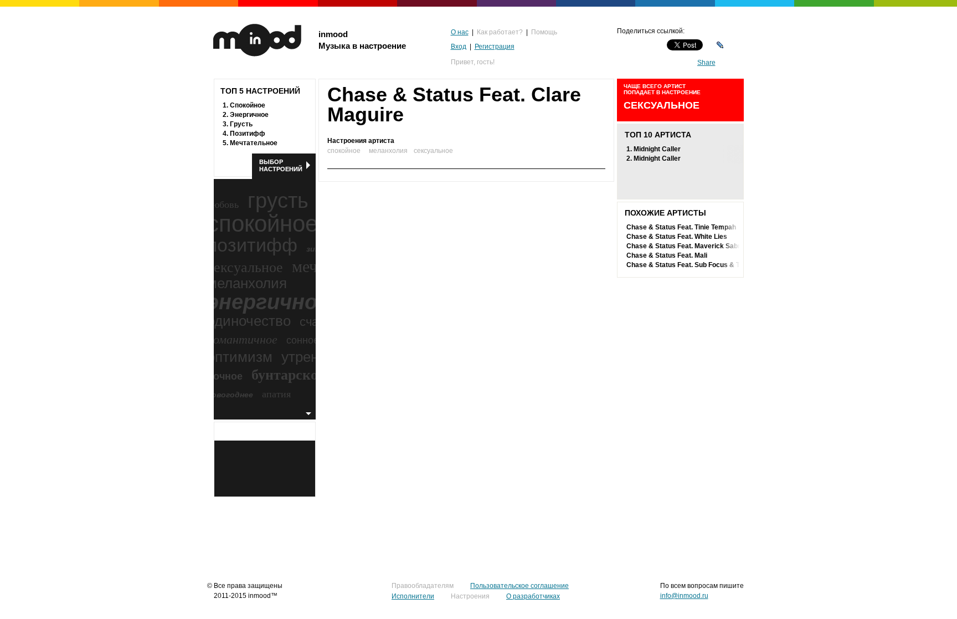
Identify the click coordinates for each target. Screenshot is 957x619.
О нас (460, 32)
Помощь (544, 32)
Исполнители (413, 596)
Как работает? (500, 32)
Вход (458, 46)
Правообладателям (423, 586)
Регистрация (494, 46)
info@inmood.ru (684, 596)
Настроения (470, 596)
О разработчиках (533, 596)
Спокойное (247, 105)
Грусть (241, 124)
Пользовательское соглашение (519, 586)
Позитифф (247, 133)
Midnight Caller (657, 149)
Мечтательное (253, 143)
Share (706, 62)
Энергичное (249, 115)
